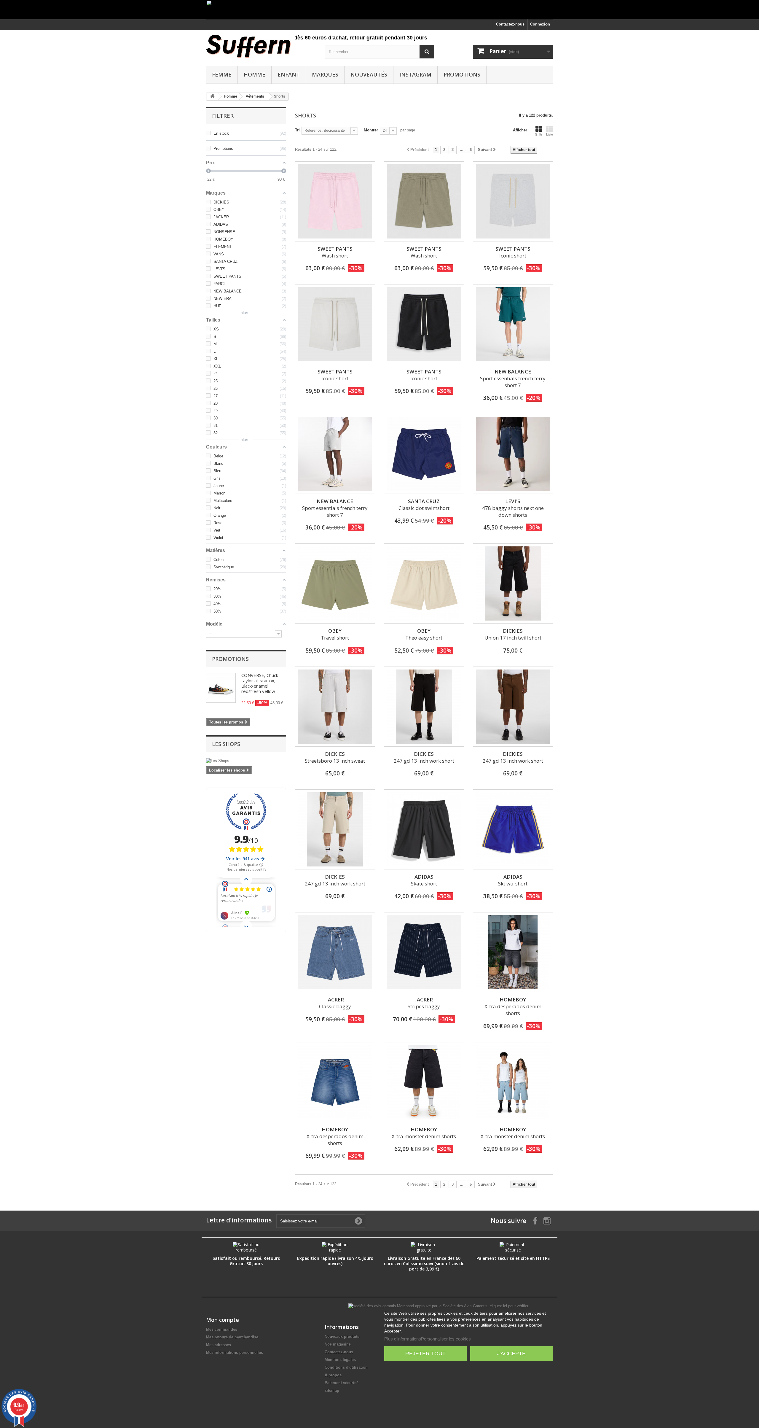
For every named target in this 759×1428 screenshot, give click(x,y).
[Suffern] (261, 46)
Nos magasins (338, 1344)
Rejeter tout (425, 1354)
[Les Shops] (246, 761)
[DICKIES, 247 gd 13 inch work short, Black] (424, 707)
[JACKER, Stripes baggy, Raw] (424, 952)
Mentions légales (340, 1359)
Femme (222, 74)
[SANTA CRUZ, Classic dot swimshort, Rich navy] (424, 454)
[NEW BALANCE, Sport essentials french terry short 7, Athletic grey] (335, 454)
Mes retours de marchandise (232, 1337)
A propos (333, 1375)
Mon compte (222, 1319)
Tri (297, 130)
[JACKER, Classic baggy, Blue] (335, 952)
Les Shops (226, 744)
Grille (538, 134)
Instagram (415, 74)
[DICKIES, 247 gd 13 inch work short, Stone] (335, 829)
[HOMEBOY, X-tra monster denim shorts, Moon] (513, 1082)
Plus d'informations (402, 1338)
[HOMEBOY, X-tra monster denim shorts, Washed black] (424, 1082)
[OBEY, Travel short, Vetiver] (335, 583)
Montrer (371, 130)
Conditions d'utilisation (346, 1367)
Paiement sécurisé (341, 1383)
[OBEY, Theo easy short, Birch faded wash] (424, 583)
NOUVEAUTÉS (368, 74)
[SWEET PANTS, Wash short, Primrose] (335, 201)
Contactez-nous (510, 24)
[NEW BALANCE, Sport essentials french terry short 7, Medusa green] (513, 324)
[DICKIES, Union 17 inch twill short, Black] (513, 583)
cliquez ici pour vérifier (509, 1306)
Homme (254, 74)
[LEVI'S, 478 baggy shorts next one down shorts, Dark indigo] (513, 454)
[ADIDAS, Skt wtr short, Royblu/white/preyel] (513, 829)
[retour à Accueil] (212, 96)
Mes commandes (221, 1329)
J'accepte (511, 1354)
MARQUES (325, 74)
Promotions (462, 74)
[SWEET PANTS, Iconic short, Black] (424, 324)
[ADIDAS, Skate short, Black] (424, 829)
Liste (549, 134)
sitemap (332, 1390)
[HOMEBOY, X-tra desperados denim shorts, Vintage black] (513, 952)
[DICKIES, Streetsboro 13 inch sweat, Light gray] (335, 707)
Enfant (289, 74)
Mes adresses (218, 1345)
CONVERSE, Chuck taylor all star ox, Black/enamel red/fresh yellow (259, 683)
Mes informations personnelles (234, 1352)
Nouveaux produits (342, 1336)
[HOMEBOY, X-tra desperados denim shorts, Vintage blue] (335, 1082)
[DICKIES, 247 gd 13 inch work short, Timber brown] (513, 707)
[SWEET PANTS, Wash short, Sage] (424, 201)
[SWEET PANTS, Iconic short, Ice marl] (513, 201)
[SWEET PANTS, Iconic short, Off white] (335, 324)
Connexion (540, 24)
